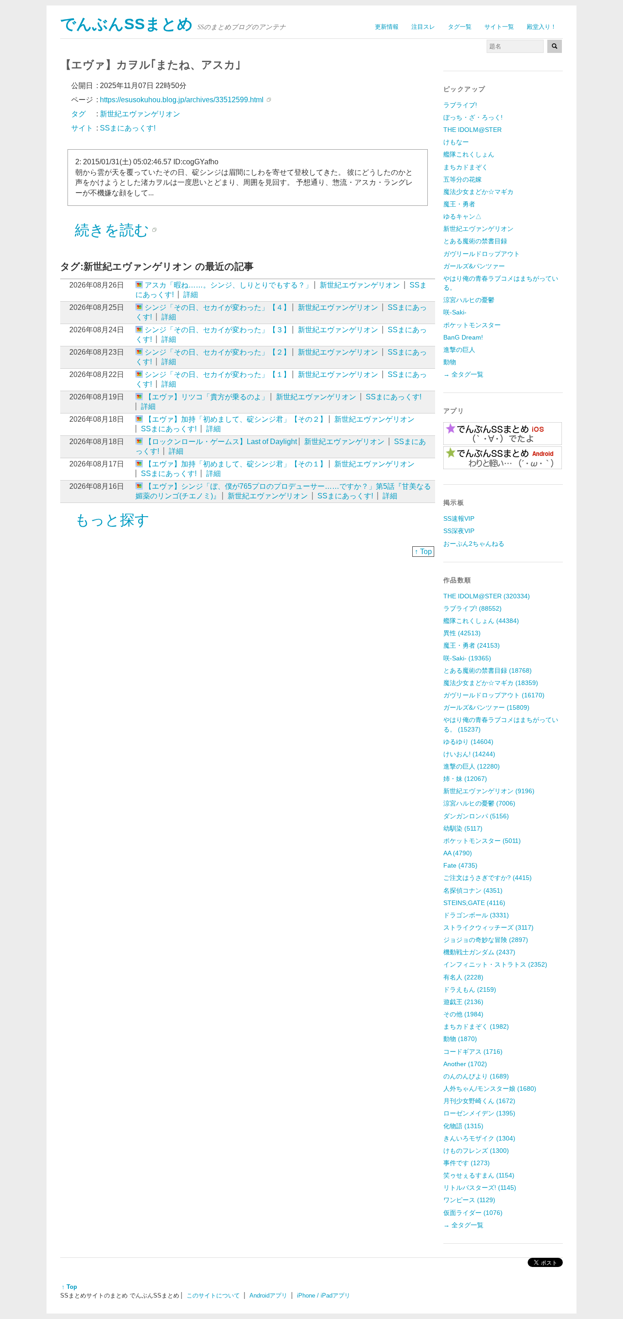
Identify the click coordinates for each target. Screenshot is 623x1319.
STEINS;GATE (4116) (474, 902)
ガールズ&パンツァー (474, 266)
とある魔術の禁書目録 (475, 241)
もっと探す (112, 520)
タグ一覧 (460, 26)
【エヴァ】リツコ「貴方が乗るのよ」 (207, 397)
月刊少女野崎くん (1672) (479, 1100)
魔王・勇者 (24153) (471, 645)
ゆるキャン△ (462, 216)
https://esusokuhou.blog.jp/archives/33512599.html (182, 100)
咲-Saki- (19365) (467, 658)
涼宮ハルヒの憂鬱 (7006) (479, 803)
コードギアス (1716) (473, 1051)
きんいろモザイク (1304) (479, 1138)
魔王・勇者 (459, 204)
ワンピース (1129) (469, 1200)
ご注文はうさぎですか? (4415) (487, 877)
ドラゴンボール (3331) (476, 915)
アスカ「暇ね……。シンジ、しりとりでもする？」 (228, 285)
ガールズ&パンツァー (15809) (486, 707)
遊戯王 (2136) (463, 1001)
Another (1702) (465, 1064)
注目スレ (423, 26)
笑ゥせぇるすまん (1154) (478, 1175)
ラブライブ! (460, 105)
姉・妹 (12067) (465, 778)
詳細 (190, 294)
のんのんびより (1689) (476, 1076)
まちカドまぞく (465, 167)
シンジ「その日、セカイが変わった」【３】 (218, 330)
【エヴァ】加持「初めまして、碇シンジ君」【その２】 (236, 419)
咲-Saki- (455, 312)
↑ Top (423, 551)
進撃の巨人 (459, 349)
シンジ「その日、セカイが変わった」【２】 (218, 352)
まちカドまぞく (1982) (476, 1026)
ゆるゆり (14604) (468, 741)
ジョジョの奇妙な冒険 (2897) (485, 939)
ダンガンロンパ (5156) (476, 816)
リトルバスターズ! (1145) (479, 1187)
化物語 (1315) (463, 1126)
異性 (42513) (462, 633)
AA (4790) (457, 853)
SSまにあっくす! (393, 397)
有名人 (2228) (463, 977)
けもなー (456, 142)
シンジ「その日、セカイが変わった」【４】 (218, 307)
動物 (449, 362)
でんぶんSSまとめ (126, 24)
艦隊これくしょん (468, 154)
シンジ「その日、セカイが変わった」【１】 (218, 374)
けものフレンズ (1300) (476, 1150)
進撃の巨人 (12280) (471, 766)
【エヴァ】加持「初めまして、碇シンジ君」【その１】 (236, 464)
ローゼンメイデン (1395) (479, 1113)
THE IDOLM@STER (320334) (486, 596)
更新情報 (387, 26)
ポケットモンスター (472, 325)
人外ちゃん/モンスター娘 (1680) (489, 1088)
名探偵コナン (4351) (473, 890)
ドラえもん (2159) (469, 989)
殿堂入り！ (541, 26)
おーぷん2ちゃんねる (473, 543)
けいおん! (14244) (469, 754)
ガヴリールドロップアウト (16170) (494, 695)
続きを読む (112, 230)
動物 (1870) (460, 1038)
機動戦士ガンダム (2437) (479, 952)
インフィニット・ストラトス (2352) (495, 964)
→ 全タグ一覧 (463, 374)
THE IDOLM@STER (472, 129)
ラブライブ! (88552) (472, 608)
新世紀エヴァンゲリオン (360, 285)
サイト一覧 (499, 26)
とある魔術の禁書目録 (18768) (487, 670)
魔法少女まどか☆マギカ (478, 191)
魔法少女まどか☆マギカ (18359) (490, 682)
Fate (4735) (460, 865)
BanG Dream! (463, 337)
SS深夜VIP (458, 530)
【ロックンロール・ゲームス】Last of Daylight (221, 441)
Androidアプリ (268, 1295)
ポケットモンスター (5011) (482, 840)
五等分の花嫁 (462, 179)
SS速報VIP (458, 518)
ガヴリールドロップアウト (481, 253)
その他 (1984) (463, 1014)
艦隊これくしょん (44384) (481, 620)
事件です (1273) (466, 1163)
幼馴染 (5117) (463, 828)
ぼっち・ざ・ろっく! (473, 117)
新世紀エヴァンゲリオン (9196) (489, 791)
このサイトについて (213, 1295)
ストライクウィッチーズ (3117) (488, 927)
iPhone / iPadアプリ (323, 1295)
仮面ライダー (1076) (473, 1212)
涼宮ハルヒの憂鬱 (468, 300)
